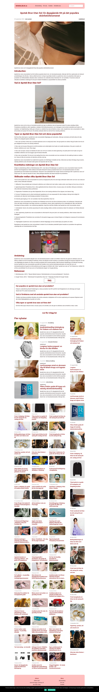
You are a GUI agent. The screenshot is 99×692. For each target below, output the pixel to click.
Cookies (50, 5)
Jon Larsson (28, 19)
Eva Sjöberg (51, 322)
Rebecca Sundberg (50, 361)
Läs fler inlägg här (49, 313)
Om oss (45, 5)
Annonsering (38, 5)
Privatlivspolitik (51, 689)
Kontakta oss (57, 5)
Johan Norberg (49, 382)
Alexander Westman (52, 341)
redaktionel (82, 19)
